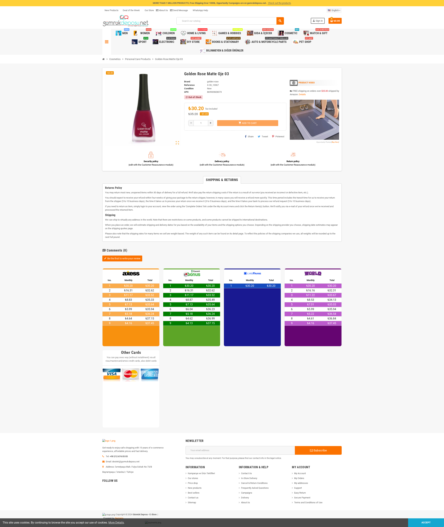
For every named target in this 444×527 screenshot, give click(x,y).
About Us (163, 10)
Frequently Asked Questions (255, 488)
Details (302, 94)
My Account (300, 473)
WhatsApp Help (200, 10)
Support (298, 488)
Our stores (193, 478)
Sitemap (192, 502)
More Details (116, 522)
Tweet (265, 136)
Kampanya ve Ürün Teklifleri (201, 473)
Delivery (245, 497)
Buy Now (335, 142)
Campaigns (246, 492)
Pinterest (279, 136)
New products (195, 488)
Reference (189, 85)
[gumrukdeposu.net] (126, 20)
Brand (187, 81)
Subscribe (320, 450)
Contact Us (246, 473)
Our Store (149, 10)
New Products (111, 10)
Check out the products (279, 3)
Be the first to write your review (122, 258)
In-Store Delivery (249, 478)
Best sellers (193, 492)
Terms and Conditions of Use (308, 502)
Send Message (180, 10)
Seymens (119, 518)
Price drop (193, 483)
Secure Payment (302, 497)
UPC (186, 92)
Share (251, 136)
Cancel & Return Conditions (254, 483)
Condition (189, 88)
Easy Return (300, 492)
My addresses (301, 483)
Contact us (193, 497)
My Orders (299, 478)
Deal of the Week (131, 10)
